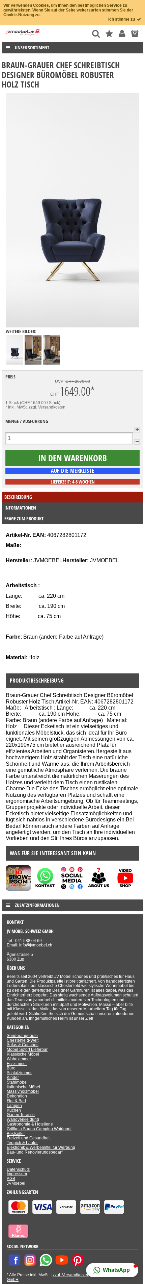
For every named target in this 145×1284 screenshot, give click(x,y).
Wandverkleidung (23, 1119)
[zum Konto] (122, 34)
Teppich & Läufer (22, 1142)
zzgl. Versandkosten (47, 407)
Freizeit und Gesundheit (29, 1138)
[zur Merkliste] (109, 34)
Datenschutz (18, 1169)
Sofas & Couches (22, 1044)
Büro (11, 1068)
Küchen (14, 1110)
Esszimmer (17, 1063)
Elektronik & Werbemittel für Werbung (41, 1147)
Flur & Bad (16, 1100)
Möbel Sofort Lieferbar (27, 1049)
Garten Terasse (21, 1114)
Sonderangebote (22, 1035)
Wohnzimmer (19, 1059)
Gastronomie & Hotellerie (30, 1124)
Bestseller (16, 1133)
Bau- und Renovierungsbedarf (34, 1152)
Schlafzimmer (19, 1072)
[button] (112, 1270)
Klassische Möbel (23, 1054)
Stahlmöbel (17, 1082)
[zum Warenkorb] (134, 34)
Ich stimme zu (122, 19)
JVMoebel (16, 1183)
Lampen (14, 1105)
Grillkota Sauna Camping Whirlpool (39, 1129)
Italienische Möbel (23, 1087)
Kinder (13, 1077)
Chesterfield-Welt (22, 1040)
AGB (11, 1178)
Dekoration (17, 1096)
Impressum (17, 1173)
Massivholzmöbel (23, 1091)
